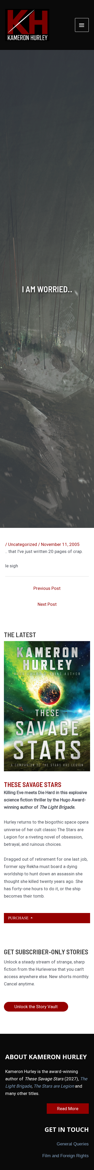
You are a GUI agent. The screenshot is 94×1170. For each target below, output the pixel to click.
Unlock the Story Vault (36, 1006)
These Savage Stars (32, 784)
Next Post (47, 604)
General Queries (73, 1144)
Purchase (19, 918)
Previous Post (47, 588)
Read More (67, 1108)
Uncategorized (22, 544)
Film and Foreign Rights (65, 1155)
